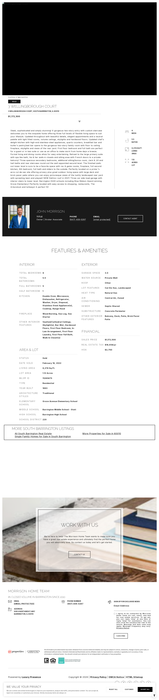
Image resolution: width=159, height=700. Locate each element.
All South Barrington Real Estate (33, 433)
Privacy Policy (122, 628)
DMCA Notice (116, 677)
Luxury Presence (31, 677)
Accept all (145, 689)
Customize (129, 689)
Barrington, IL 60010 (24, 614)
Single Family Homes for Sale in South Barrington (43, 436)
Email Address (121, 606)
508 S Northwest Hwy (24, 611)
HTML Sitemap (134, 677)
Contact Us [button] (79, 554)
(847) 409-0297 (78, 219)
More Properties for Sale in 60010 (101, 433)
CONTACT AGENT (130, 219)
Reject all (113, 689)
